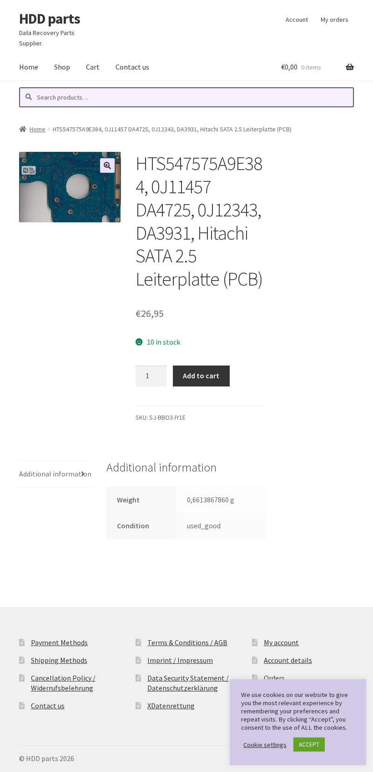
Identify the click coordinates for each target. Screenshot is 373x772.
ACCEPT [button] (309, 744)
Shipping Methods (59, 660)
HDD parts (49, 19)
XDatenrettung (171, 705)
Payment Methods (59, 642)
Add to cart (201, 375)
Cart (93, 66)
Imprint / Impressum (180, 660)
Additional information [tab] (55, 473)
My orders (334, 19)
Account (297, 19)
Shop (62, 66)
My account (281, 642)
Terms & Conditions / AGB (187, 642)
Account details (288, 660)
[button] (107, 165)
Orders (274, 677)
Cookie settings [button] (265, 745)
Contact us (132, 66)
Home (28, 66)
